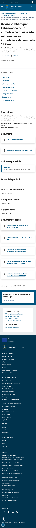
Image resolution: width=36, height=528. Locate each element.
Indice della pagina (7, 73)
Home (2, 14)
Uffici (3, 362)
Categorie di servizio (9, 377)
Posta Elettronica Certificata (10, 471)
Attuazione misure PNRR (9, 500)
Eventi (4, 443)
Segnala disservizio (7, 483)
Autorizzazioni (6, 414)
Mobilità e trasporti (7, 389)
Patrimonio (6, 167)
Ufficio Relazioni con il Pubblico (11, 463)
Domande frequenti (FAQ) (9, 478)
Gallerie (4, 446)
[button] (3, 519)
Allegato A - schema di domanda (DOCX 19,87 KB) (17, 226)
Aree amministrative (8, 359)
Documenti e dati (23, 14)
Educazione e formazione (9, 381)
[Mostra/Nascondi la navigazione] (2, 7)
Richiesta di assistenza (8, 486)
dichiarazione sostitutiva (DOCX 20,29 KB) (19, 238)
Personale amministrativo (9, 370)
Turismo (4, 397)
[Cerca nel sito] (31, 7)
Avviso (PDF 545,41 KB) (15, 139)
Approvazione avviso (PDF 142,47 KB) (19, 150)
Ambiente (5, 409)
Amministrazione (11, 14)
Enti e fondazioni (7, 365)
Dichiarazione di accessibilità (10, 492)
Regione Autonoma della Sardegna (11, 2)
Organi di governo (7, 357)
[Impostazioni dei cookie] (3, 525)
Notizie (4, 427)
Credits (15, 522)
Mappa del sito (6, 522)
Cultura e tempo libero (8, 406)
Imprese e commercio (8, 412)
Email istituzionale (7, 468)
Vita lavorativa (6, 386)
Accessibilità (22, 522)
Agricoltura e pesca (7, 420)
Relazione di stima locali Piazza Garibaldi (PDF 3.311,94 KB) (17, 275)
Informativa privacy (7, 490)
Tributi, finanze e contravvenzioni (11, 404)
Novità (4, 424)
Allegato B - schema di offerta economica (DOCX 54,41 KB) (17, 251)
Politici (4, 367)
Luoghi (4, 441)
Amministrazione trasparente (10, 498)
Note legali (5, 495)
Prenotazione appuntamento (10, 480)
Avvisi (4, 430)
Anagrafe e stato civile (8, 394)
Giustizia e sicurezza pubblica (10, 400)
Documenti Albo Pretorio (8, 16)
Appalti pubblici (6, 417)
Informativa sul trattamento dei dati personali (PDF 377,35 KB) (19, 263)
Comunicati (5, 433)
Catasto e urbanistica (8, 392)
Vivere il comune (8, 437)
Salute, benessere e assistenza (11, 383)
